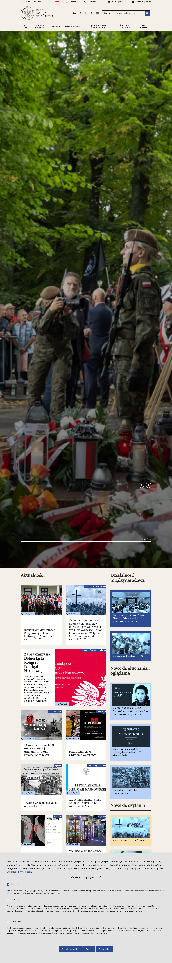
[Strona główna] (27, 13)
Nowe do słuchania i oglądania (130, 807)
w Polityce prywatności (19, 871)
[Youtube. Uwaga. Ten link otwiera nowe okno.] (80, 13)
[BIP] (57, 2)
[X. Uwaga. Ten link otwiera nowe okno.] (91, 13)
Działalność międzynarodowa (127, 714)
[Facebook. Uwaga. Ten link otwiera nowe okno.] (86, 13)
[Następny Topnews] (141, 601)
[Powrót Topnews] (148, 601)
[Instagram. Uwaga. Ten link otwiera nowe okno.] (97, 13)
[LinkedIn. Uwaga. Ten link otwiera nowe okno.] (74, 13)
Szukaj (147, 13)
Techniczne (15, 884)
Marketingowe (16, 921)
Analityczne (15, 900)
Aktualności (33, 712)
